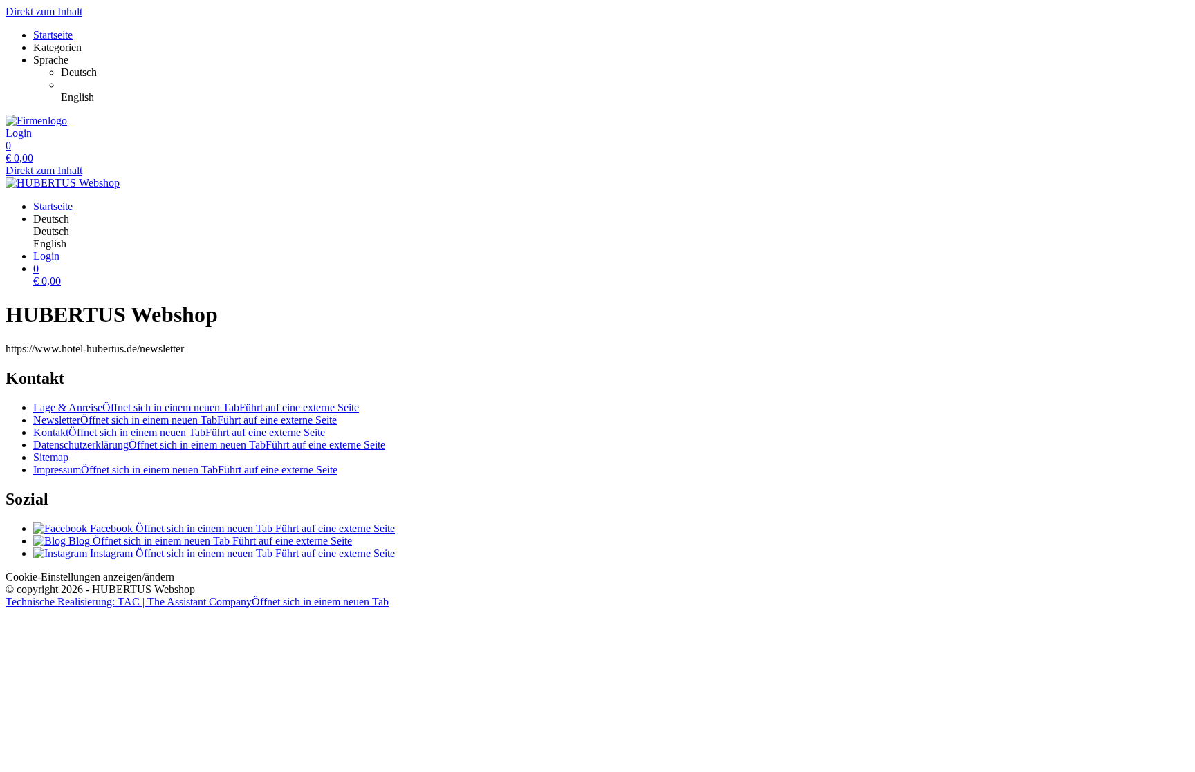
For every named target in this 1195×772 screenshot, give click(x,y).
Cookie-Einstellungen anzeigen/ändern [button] (90, 577)
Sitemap (50, 457)
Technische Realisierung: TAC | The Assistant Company (197, 602)
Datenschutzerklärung (209, 445)
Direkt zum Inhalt (44, 11)
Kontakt (179, 432)
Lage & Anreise (196, 407)
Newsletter (185, 420)
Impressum (185, 470)
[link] (625, 72)
